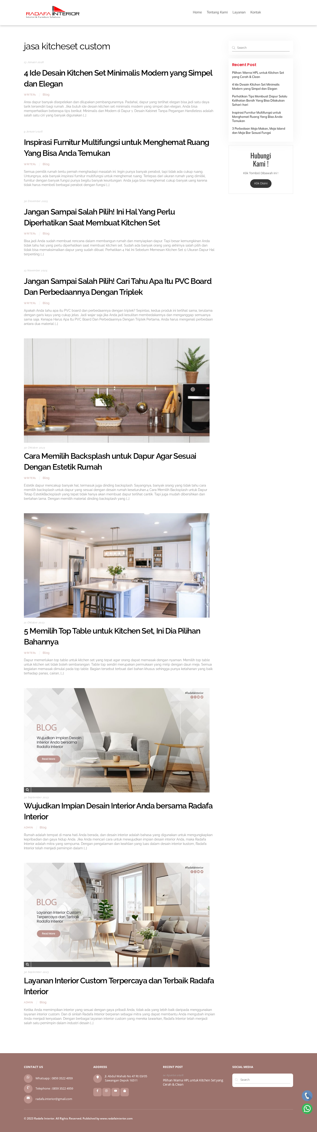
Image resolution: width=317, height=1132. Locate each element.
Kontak (255, 12)
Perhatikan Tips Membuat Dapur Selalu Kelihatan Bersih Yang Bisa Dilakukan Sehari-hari (259, 100)
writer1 (30, 94)
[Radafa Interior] (53, 17)
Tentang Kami (217, 12)
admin (28, 827)
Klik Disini (260, 183)
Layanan (239, 12)
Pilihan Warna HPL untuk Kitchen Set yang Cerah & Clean (193, 1082)
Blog (46, 94)
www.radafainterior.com (116, 1118)
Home (197, 12)
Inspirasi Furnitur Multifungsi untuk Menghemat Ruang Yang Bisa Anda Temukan (257, 117)
